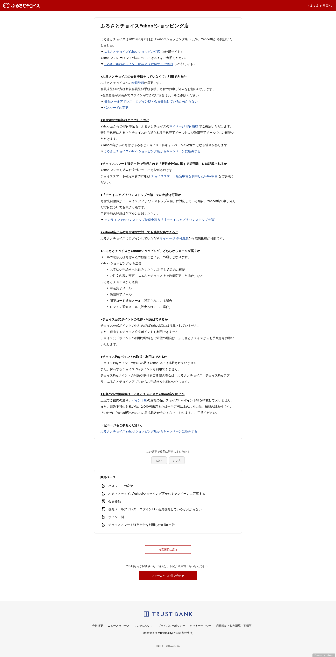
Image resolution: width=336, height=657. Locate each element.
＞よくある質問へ (319, 5)
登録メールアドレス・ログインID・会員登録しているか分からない (151, 101)
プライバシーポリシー (171, 625)
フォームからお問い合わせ (168, 575)
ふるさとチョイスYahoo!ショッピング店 (132, 51)
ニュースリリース (119, 625)
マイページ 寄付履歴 (183, 126)
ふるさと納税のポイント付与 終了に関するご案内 (138, 64)
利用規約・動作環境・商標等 (234, 625)
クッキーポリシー (201, 625)
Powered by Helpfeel (323, 655)
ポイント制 (139, 400)
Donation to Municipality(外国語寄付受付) (168, 633)
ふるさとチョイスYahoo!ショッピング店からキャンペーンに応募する (152, 151)
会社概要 (97, 625)
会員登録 (138, 82)
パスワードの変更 (116, 107)
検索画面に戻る (168, 549)
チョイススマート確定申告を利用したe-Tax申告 (184, 176)
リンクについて (143, 625)
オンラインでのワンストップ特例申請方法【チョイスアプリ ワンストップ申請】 (160, 219)
